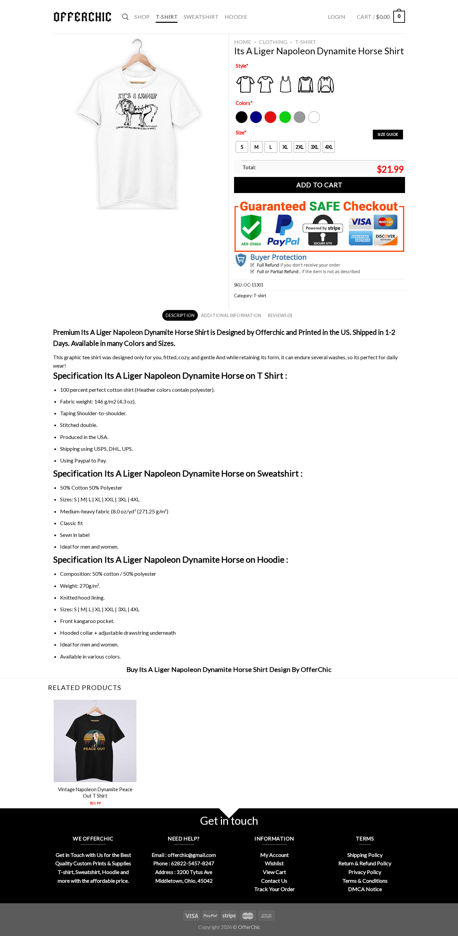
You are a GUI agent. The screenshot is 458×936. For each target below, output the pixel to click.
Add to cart (319, 185)
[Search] (125, 16)
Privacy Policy (364, 872)
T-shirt (167, 16)
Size (241, 132)
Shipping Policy (365, 855)
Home (242, 42)
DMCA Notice (365, 889)
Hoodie (236, 16)
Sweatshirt (201, 16)
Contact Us (274, 880)
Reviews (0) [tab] (280, 315)
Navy (255, 121)
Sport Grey (300, 121)
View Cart (274, 872)
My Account (274, 855)
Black (241, 121)
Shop (142, 16)
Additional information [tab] (231, 315)
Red (269, 121)
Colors (244, 103)
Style (242, 66)
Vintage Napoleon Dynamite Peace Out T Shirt (95, 793)
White (315, 121)
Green (286, 121)
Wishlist (274, 863)
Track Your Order (274, 889)
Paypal (82, 460)
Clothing (273, 42)
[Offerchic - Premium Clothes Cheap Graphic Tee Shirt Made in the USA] (82, 17)
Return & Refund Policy (364, 863)
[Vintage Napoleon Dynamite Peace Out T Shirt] (95, 741)
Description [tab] (180, 315)
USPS (100, 448)
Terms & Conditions (365, 880)
